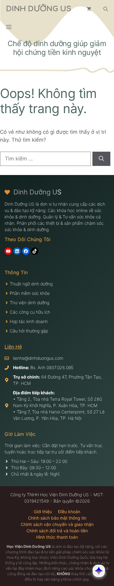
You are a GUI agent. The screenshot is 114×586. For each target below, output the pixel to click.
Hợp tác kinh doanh (29, 321)
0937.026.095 (60, 367)
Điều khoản (69, 511)
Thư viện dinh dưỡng (29, 302)
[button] (105, 9)
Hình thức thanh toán (57, 537)
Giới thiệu (43, 511)
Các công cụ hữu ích (30, 312)
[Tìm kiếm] (101, 159)
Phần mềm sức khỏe (30, 293)
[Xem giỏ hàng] (89, 9)
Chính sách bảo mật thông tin (57, 517)
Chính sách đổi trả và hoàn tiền (57, 530)
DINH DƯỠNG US (38, 9)
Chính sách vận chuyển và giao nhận (57, 524)
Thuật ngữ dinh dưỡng (31, 283)
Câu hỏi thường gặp (29, 330)
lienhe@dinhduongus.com (38, 358)
